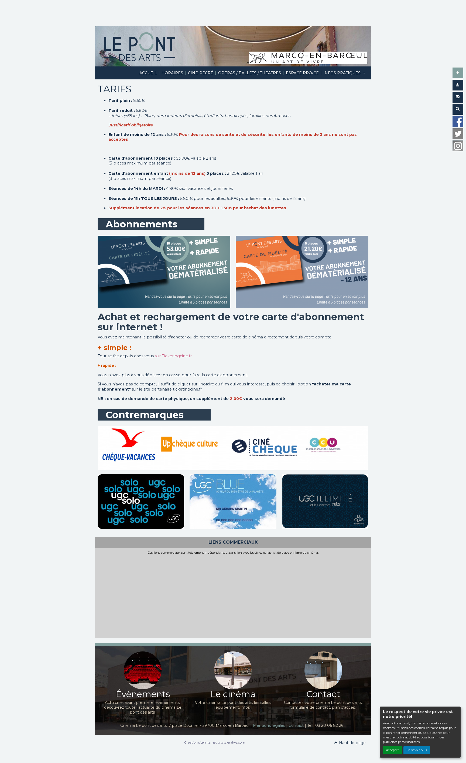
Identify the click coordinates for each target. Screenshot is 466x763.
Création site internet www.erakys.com (214, 742)
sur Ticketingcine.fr (173, 356)
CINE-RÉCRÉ (200, 72)
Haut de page (352, 742)
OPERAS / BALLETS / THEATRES (249, 72)
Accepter (392, 750)
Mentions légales (269, 725)
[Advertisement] (233, 595)
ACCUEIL (148, 72)
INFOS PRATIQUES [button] (342, 72)
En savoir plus (416, 750)
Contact (296, 725)
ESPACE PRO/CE (302, 72)
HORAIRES (172, 72)
